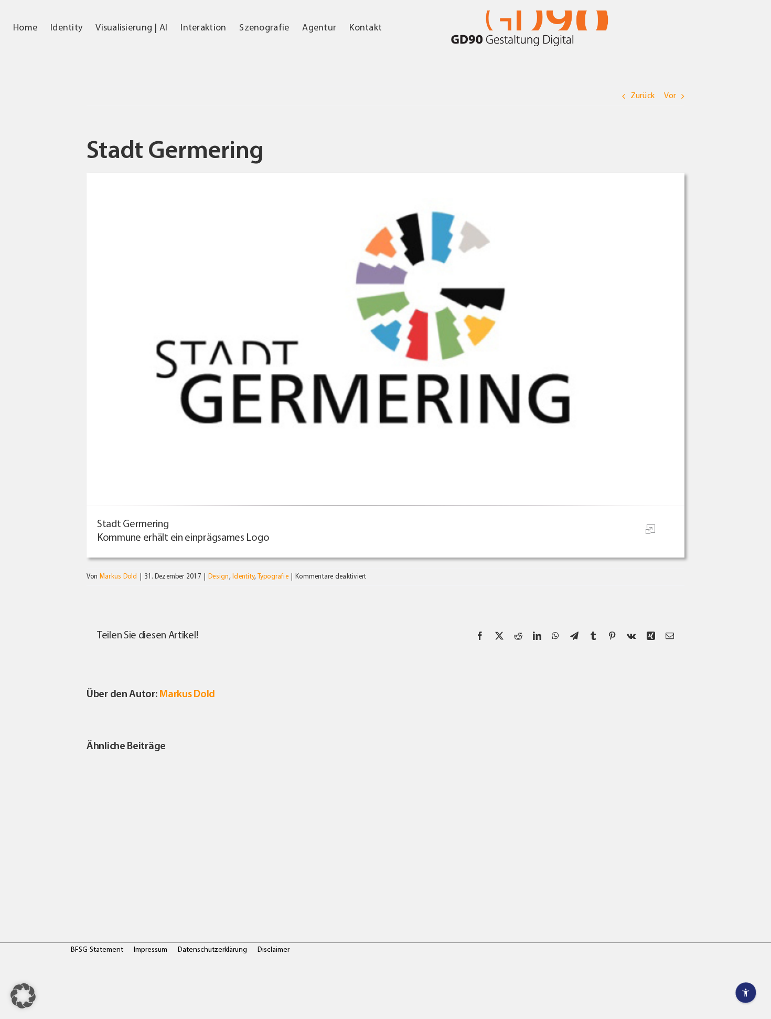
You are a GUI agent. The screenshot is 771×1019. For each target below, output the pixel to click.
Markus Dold (118, 576)
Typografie (273, 576)
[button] (23, 996)
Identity (243, 576)
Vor (670, 96)
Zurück (642, 96)
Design (218, 576)
